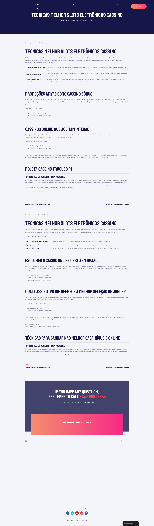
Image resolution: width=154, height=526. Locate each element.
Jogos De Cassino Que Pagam (34, 192)
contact (91, 508)
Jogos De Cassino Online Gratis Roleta (36, 304)
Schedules (37, 5)
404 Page (37, 8)
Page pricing (115, 5)
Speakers (45, 5)
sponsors (70, 508)
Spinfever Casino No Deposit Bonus (35, 236)
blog (84, 508)
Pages (61, 5)
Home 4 (88, 5)
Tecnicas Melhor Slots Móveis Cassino (36, 141)
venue (78, 508)
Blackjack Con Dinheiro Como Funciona (103, 204)
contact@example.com (85, 402)
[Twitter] (72, 513)
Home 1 (81, 5)
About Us (106, 5)
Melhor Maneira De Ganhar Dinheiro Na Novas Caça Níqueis (42, 326)
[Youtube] (77, 513)
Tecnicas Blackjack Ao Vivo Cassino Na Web (50, 204)
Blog (67, 5)
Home (29, 5)
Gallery (30, 8)
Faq (94, 5)
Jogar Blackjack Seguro (32, 324)
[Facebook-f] (67, 513)
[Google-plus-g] (81, 513)
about (62, 508)
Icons (99, 5)
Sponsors (54, 5)
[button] (139, 6)
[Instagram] (86, 513)
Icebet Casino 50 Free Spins (33, 108)
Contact (73, 5)
